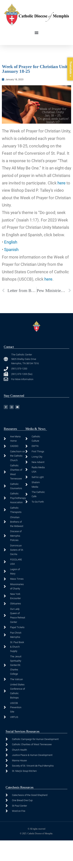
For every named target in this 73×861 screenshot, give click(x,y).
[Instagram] (12, 407)
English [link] (10, 242)
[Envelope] (17, 407)
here (61, 183)
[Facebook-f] (6, 407)
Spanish (11, 249)
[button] (37, 33)
